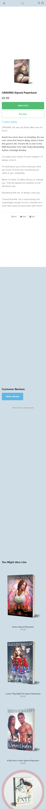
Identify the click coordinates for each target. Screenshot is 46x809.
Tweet (24, 216)
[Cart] (43, 3)
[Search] (39, 3)
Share (15, 216)
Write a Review (12, 396)
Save (33, 216)
